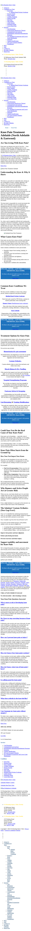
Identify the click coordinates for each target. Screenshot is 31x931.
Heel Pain (9, 20)
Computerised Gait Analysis (11, 747)
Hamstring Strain (11, 24)
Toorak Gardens (10, 582)
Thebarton (19, 584)
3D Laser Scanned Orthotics (14, 42)
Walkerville (22, 581)
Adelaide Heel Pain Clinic (7, 785)
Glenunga (21, 585)
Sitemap (18, 830)
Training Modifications (21, 402)
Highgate (15, 585)
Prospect (3, 584)
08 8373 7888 (10, 813)
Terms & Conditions (10, 830)
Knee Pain (10, 11)
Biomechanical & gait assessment (15, 351)
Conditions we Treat (9, 9)
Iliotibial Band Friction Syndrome (19, 12)
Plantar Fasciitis (11, 18)
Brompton (16, 581)
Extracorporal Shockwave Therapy (16, 30)
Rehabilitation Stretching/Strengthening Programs (17, 748)
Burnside (13, 584)
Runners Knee (7, 763)
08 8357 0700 (11, 66)
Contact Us (7, 48)
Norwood (17, 582)
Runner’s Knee (11, 14)
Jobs (5, 47)
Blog (5, 45)
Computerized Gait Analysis (14, 32)
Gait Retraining (11, 29)
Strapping (9, 39)
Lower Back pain (8, 777)
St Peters (8, 584)
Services (6, 27)
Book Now (7, 51)
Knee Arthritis (11, 15)
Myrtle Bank (9, 585)
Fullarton (3, 585)
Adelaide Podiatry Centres (7, 782)
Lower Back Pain (11, 26)
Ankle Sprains (11, 23)
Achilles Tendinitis (12, 17)
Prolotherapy (10, 44)
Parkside (3, 582)
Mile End (24, 584)
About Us (6, 7)
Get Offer (3, 736)
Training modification (13, 41)
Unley (27, 582)
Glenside (23, 582)
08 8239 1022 (11, 59)
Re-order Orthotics (9, 50)
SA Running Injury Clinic (9, 155)
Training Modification (9, 751)
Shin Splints (10, 21)
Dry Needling (26, 375)
